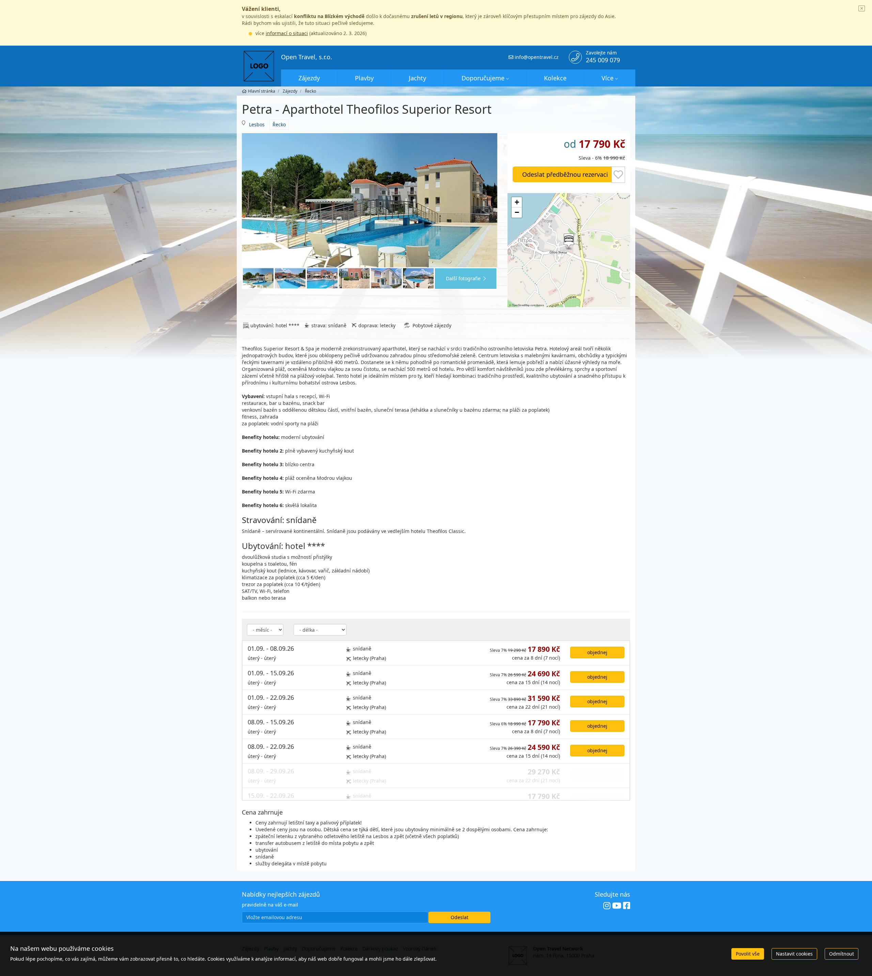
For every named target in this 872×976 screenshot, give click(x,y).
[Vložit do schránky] (618, 175)
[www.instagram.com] (606, 905)
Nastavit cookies (794, 953)
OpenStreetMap (521, 305)
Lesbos (257, 124)
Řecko (279, 124)
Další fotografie (463, 278)
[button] (568, 242)
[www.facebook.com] (626, 905)
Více (607, 78)
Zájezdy (309, 78)
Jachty (417, 78)
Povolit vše (748, 953)
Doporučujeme (483, 78)
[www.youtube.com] (616, 905)
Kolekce (555, 78)
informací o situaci (287, 33)
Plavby (364, 78)
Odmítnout (841, 953)
